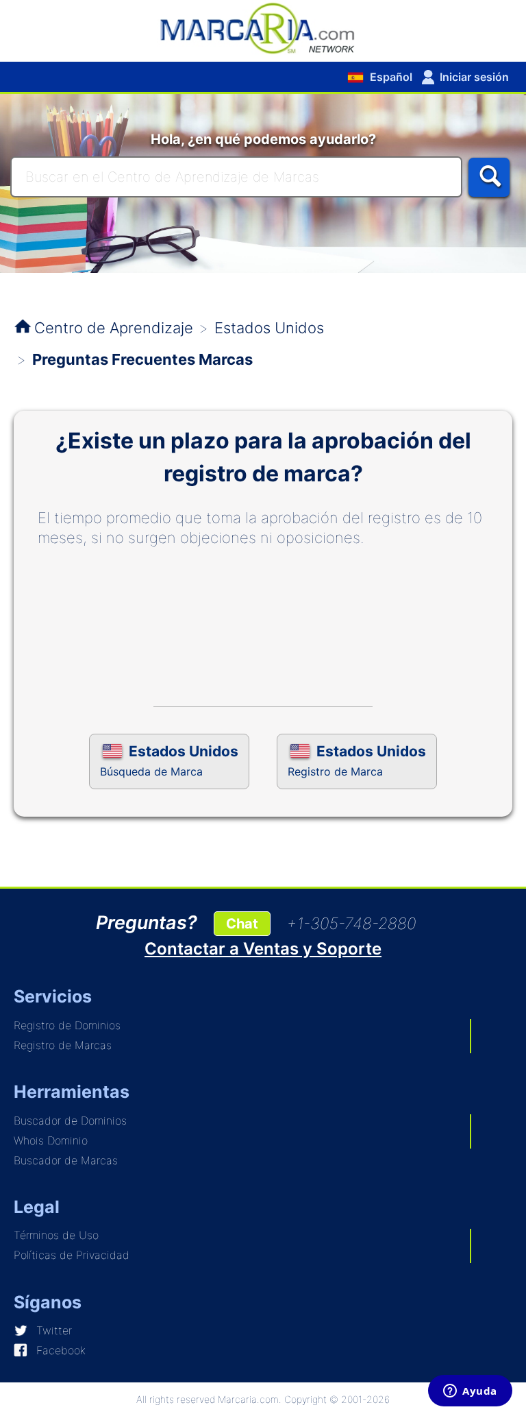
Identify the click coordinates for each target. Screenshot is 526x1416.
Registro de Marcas (63, 1045)
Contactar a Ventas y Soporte (263, 949)
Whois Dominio (51, 1140)
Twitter (54, 1330)
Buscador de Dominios (70, 1120)
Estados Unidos (269, 328)
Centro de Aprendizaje (113, 328)
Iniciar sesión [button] (474, 77)
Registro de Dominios (67, 1025)
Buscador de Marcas (66, 1160)
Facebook (61, 1350)
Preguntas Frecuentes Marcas (142, 359)
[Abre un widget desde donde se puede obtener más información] (470, 1392)
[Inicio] (263, 27)
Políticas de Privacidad (71, 1255)
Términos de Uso (56, 1235)
